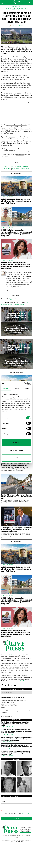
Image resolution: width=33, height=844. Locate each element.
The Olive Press (25, 168)
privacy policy (26, 813)
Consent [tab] (5, 388)
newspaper (26, 166)
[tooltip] (7, 290)
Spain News (20, 155)
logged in (12, 299)
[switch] (28, 423)
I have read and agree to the (16, 813)
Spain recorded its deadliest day (16, 125)
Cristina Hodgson (18, 25)
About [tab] (27, 388)
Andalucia (12, 137)
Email (3, 801)
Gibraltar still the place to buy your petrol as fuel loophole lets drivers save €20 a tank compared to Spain (16, 496)
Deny (16, 458)
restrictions (7, 168)
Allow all (16, 442)
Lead (7, 8)
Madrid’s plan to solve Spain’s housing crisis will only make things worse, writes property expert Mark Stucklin (16, 201)
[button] (30, 692)
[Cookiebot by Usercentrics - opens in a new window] (23, 383)
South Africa (15, 168)
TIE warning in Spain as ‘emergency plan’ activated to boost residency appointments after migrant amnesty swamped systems (16, 529)
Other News (24, 8)
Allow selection (16, 450)
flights (11, 166)
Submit (16, 818)
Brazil (5, 166)
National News (15, 8)
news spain (18, 166)
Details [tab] (16, 388)
